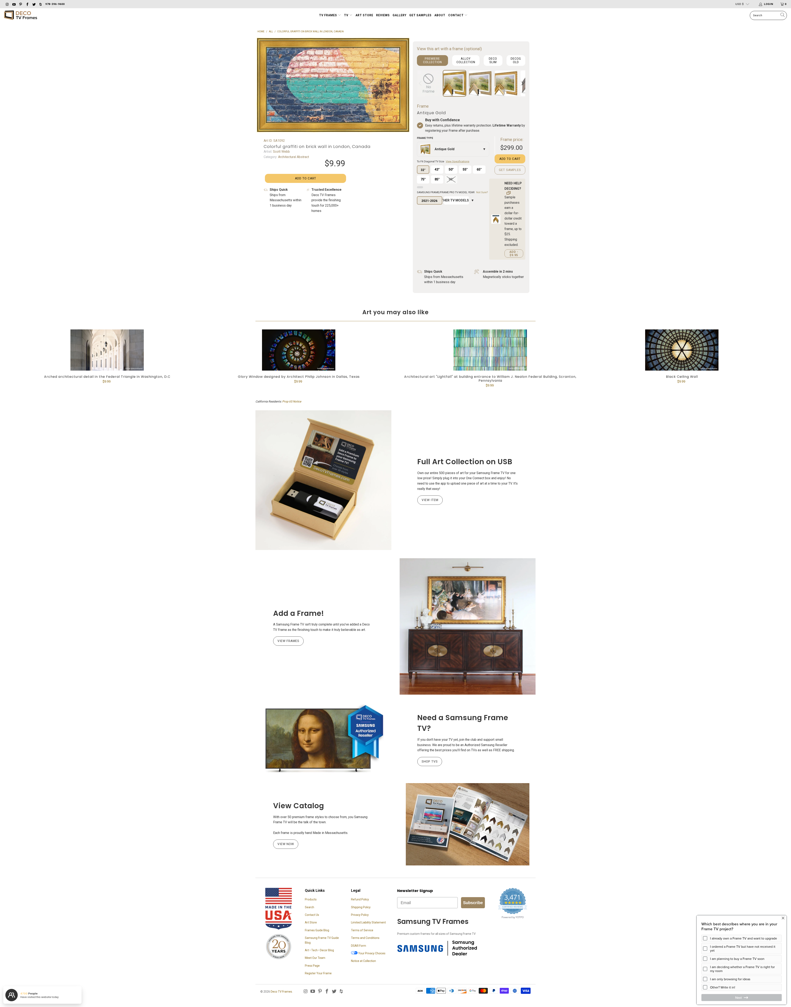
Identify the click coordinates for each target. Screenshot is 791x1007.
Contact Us (312, 914)
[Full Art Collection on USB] (323, 480)
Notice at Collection (363, 961)
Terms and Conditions (365, 938)
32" (423, 170)
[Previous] (421, 83)
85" (437, 179)
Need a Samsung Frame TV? (462, 723)
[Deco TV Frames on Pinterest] (20, 4)
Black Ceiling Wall (682, 350)
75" (423, 179)
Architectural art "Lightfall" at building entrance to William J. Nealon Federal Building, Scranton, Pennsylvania (490, 350)
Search (309, 907)
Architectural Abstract (293, 157)
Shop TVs (430, 761)
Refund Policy (360, 899)
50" (451, 169)
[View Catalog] (468, 824)
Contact (456, 15)
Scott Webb (281, 151)
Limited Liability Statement (368, 922)
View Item (430, 500)
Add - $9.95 (513, 253)
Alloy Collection (465, 60)
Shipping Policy (361, 907)
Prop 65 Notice (291, 401)
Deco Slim (493, 60)
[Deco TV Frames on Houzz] (40, 4)
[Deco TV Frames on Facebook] (27, 4)
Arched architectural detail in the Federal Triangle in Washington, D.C (107, 350)
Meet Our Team (315, 957)
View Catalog (298, 806)
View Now (285, 844)
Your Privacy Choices (371, 953)
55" (465, 169)
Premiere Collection (432, 60)
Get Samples (420, 15)
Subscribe (473, 902)
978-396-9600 (55, 4)
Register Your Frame (318, 973)
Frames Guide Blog (317, 930)
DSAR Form (358, 945)
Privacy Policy (360, 914)
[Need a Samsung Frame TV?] (323, 739)
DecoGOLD (516, 60)
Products (311, 899)
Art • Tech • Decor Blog (319, 950)
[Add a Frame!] (468, 626)
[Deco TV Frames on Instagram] (7, 4)
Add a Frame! (298, 613)
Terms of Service (362, 930)
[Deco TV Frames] (20, 15)
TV (346, 15)
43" (437, 169)
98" (451, 179)
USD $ (739, 4)
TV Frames (328, 15)
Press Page (312, 965)
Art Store (364, 15)
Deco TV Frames (281, 991)
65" (479, 169)
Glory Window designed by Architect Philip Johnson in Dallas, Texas (298, 350)
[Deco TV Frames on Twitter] (34, 4)
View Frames (288, 641)
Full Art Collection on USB (465, 462)
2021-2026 (429, 201)
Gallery (399, 15)
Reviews (383, 15)
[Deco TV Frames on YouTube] (13, 4)
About (439, 15)
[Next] (521, 83)
